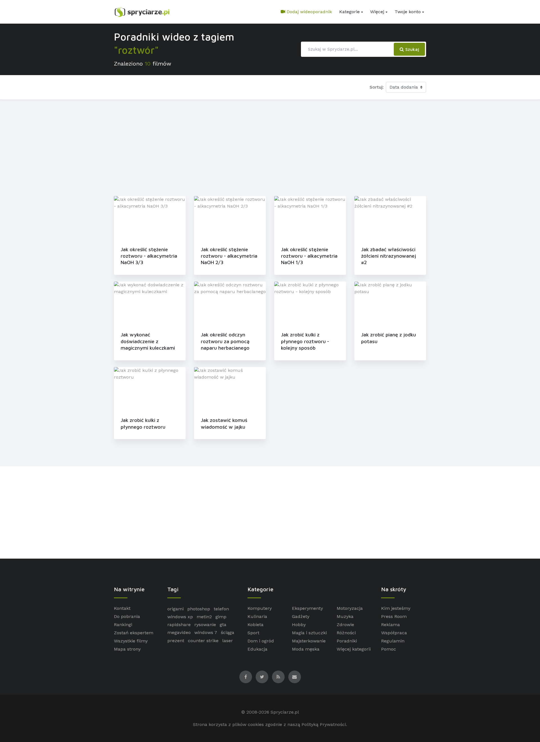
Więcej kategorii (354, 649)
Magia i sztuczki (309, 632)
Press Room (394, 616)
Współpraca (394, 632)
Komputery (260, 608)
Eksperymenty (307, 608)
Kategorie (349, 11)
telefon (221, 608)
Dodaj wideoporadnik (308, 11)
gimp (220, 616)
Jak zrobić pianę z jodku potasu (388, 338)
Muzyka (345, 616)
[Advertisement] (270, 146)
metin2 (204, 616)
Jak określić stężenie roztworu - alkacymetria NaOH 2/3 (229, 256)
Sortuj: (377, 87)
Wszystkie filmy (131, 641)
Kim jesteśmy (395, 608)
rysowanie (205, 624)
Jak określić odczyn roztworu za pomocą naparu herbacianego (225, 341)
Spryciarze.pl (285, 712)
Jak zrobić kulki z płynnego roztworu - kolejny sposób (305, 341)
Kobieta (256, 624)
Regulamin (392, 641)
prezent (175, 640)
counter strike (203, 640)
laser (227, 640)
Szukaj (411, 49)
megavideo (179, 632)
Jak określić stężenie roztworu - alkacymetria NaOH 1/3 (309, 256)
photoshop (198, 608)
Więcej (377, 11)
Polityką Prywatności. (324, 724)
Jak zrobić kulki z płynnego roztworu (143, 423)
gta (223, 624)
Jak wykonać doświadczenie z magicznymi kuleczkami (148, 341)
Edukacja (257, 649)
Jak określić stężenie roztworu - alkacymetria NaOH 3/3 (149, 256)
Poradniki (347, 641)
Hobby (299, 624)
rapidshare (179, 624)
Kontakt (122, 608)
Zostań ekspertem (133, 632)
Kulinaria (257, 616)
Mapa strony (127, 649)
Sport (253, 632)
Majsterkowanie (309, 641)
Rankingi (123, 624)
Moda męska (306, 649)
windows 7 (205, 632)
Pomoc (388, 649)
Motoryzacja (350, 608)
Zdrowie (345, 624)
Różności (346, 632)
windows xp (180, 616)
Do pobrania (127, 616)
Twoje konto (408, 11)
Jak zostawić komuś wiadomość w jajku (224, 423)
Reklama (390, 624)
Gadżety (300, 616)
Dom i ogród (261, 641)
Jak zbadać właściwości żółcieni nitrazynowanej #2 (388, 256)
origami (175, 608)
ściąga (227, 632)
